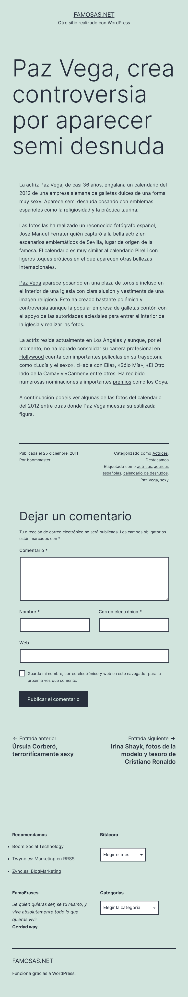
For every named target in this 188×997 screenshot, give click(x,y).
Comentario (33, 550)
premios (122, 382)
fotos (122, 397)
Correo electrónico (120, 611)
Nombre (29, 611)
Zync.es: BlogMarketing (36, 871)
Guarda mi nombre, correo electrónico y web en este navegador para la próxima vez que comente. (94, 677)
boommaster (38, 459)
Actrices (160, 453)
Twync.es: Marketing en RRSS (43, 858)
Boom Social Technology (38, 846)
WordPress (63, 973)
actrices (144, 466)
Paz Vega (30, 283)
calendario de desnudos (145, 473)
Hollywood (31, 357)
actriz (33, 340)
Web (24, 642)
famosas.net (94, 14)
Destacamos (157, 459)
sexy (36, 201)
